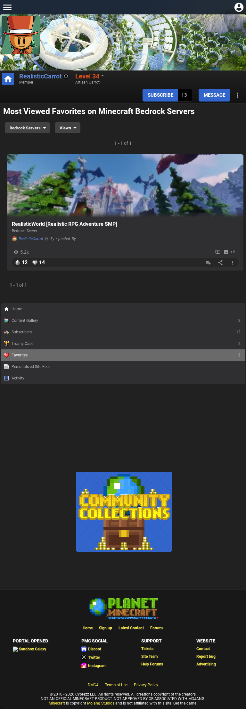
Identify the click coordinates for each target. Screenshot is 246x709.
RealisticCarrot (40, 76)
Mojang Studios (100, 703)
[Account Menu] (239, 7)
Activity (18, 378)
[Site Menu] (7, 7)
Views (65, 128)
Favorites (126, 355)
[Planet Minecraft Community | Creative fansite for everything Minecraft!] (123, 608)
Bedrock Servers (25, 128)
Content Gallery (126, 320)
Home (17, 309)
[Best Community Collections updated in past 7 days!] (124, 550)
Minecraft (57, 703)
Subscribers (126, 332)
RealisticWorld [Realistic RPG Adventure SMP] (64, 224)
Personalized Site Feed (31, 366)
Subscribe (160, 95)
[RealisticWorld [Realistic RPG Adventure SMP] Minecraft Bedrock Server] (125, 186)
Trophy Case (126, 343)
